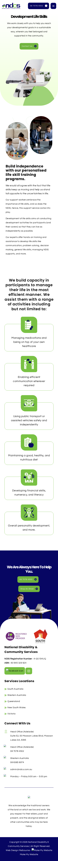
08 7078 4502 (36, 6)
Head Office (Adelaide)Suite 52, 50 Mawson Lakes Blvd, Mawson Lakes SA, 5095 (31, 736)
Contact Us (27, 46)
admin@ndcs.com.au (21, 769)
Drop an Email (27, 589)
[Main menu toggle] (53, 6)
